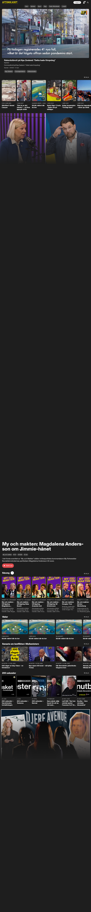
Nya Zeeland (8, 71)
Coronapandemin (20, 71)
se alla (86, 77)
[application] (45, 33)
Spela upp (9, 565)
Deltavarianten (32, 71)
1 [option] (12, 573)
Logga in (77, 2)
